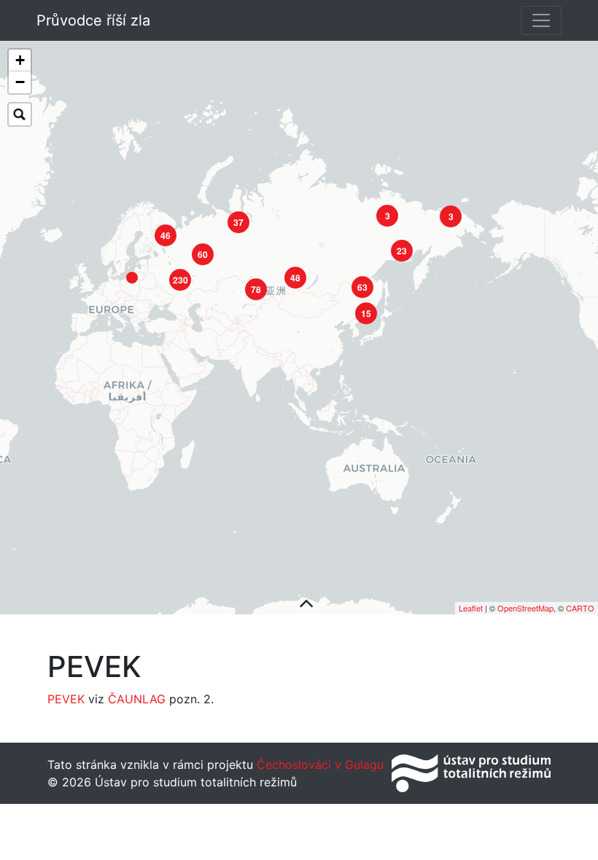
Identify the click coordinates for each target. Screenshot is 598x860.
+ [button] (20, 60)
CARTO (580, 608)
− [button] (20, 82)
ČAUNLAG (137, 699)
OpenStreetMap (525, 608)
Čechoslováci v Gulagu (318, 764)
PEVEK (66, 699)
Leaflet (471, 608)
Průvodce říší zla (93, 20)
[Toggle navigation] (541, 20)
